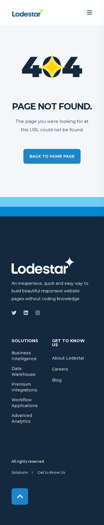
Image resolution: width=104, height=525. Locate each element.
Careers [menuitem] (60, 369)
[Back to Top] (20, 496)
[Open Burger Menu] (89, 12)
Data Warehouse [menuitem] (24, 371)
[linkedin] (26, 312)
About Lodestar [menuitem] (68, 358)
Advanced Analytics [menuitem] (22, 418)
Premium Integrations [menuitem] (24, 387)
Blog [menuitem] (57, 380)
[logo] (43, 265)
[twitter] (16, 312)
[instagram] (36, 312)
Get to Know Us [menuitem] (68, 343)
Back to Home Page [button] (52, 156)
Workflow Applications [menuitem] (25, 402)
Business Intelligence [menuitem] (24, 355)
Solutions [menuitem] (25, 341)
